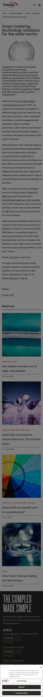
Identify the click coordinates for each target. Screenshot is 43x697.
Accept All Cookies (21, 693)
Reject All (21, 687)
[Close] (40, 667)
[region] (21, 681)
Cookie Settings (21, 681)
